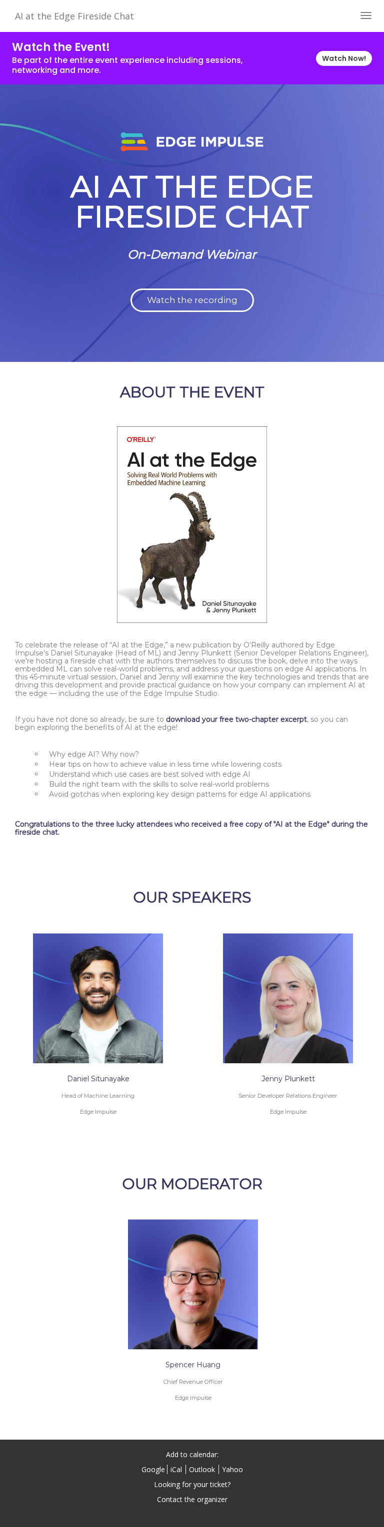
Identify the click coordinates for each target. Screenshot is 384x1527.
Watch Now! (344, 58)
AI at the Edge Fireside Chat (74, 16)
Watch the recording (192, 300)
